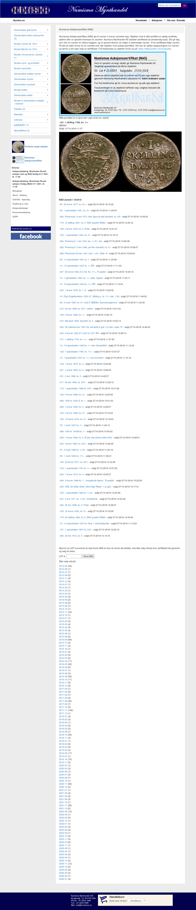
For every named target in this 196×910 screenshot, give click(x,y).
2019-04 (63, 750)
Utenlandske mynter (23, 79)
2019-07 (63, 756)
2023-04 (63, 829)
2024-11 (63, 845)
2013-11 (63, 578)
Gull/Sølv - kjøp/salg (21, 199)
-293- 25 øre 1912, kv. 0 (70, 535)
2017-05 (63, 697)
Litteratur (18, 119)
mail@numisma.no (84, 905)
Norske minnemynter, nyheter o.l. (28, 56)
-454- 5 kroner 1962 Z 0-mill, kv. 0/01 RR (79, 333)
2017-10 (63, 707)
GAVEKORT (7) (21, 125)
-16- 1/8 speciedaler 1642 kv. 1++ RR (77, 284)
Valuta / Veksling (19, 195)
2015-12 (63, 648)
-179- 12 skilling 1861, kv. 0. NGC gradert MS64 (82, 222)
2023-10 (63, 835)
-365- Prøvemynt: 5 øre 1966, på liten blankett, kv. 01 (85, 247)
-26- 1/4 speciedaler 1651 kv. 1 (74, 259)
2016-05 (63, 664)
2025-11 (63, 863)
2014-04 (63, 593)
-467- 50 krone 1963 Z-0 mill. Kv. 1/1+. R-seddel (82, 271)
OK (184, 5)
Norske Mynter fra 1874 (25, 49)
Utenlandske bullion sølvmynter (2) (29, 37)
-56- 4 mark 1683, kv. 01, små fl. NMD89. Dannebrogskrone (88, 302)
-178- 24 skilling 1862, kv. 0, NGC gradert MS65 (82, 517)
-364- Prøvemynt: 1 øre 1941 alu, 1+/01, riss (80, 241)
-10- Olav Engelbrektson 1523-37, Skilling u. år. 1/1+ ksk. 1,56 (89, 296)
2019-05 (63, 753)
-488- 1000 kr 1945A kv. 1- (72, 431)
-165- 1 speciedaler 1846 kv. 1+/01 (76, 492)
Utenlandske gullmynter (25, 29)
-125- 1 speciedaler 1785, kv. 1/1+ (75, 351)
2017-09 (63, 703)
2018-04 (63, 725)
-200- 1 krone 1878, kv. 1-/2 (72, 290)
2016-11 (63, 682)
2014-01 (63, 584)
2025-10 (63, 860)
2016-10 (63, 679)
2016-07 (63, 670)
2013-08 (63, 575)
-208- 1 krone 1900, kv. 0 (71, 406)
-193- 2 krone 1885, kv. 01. (72, 412)
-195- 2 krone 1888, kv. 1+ (72, 314)
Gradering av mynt (20, 203)
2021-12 (63, 808)
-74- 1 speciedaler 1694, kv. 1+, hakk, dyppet (81, 277)
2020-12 (63, 786)
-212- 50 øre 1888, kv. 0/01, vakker (76, 308)
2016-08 (63, 673)
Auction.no (19, 20)
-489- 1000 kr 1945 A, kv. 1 (72, 400)
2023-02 (63, 826)
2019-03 (63, 746)
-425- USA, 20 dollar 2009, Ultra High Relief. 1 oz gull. (85, 486)
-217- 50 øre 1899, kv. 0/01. (72, 382)
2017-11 (63, 710)
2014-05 (63, 596)
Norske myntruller (22, 68)
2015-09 (63, 639)
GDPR (15, 216)
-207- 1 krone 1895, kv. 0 (71, 369)
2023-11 (63, 838)
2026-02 (63, 869)
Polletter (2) (19, 108)
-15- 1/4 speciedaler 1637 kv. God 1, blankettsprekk (84, 523)
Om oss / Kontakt (176, 20)
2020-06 (63, 771)
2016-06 (63, 667)
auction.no (27, 228)
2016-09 (63, 676)
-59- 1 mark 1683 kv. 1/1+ (71, 455)
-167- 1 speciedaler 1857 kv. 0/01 (75, 529)
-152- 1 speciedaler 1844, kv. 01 (74, 234)
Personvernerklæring (21, 212)
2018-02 (63, 719)
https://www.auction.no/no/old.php (154, 48)
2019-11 (63, 762)
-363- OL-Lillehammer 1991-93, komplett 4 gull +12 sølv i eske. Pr (91, 326)
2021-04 (63, 796)
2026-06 (63, 875)
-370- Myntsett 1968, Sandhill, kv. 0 (76, 320)
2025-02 (63, 848)
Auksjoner (157, 20)
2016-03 (63, 657)
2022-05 (63, 814)
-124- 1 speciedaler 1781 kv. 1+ (74, 468)
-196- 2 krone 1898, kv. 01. (72, 394)
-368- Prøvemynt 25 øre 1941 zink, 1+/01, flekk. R (83, 253)
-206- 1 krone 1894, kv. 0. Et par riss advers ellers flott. (85, 437)
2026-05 (63, 872)
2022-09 (63, 817)
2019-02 (63, 743)
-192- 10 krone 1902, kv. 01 (72, 511)
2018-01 (63, 716)
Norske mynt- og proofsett (26, 62)
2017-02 (63, 688)
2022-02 (63, 811)
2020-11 (63, 783)
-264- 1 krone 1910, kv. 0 (71, 474)
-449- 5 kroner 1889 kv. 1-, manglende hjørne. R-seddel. (86, 480)
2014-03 (63, 590)
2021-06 (63, 799)
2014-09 (63, 605)
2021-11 (63, 805)
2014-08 (63, 602)
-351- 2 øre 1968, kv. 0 (70, 376)
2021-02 (63, 792)
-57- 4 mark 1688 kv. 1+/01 (72, 449)
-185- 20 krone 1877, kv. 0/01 (73, 462)
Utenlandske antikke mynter (27, 73)
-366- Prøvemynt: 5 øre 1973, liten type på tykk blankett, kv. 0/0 (89, 216)
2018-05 (63, 728)
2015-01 (63, 618)
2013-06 (63, 568)
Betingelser (17, 190)
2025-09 (63, 857)
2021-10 (63, 802)
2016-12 (63, 685)
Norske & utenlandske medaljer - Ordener (29, 102)
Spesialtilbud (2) (22, 130)
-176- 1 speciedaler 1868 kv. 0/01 (75, 388)
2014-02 (63, 587)
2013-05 (63, 565)
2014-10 (63, 608)
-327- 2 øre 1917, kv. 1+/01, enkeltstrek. (78, 498)
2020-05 (63, 768)
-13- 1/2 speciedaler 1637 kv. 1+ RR (76, 265)
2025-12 (63, 866)
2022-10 (63, 820)
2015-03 (63, 624)
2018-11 (63, 737)
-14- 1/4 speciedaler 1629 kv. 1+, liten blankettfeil (83, 345)
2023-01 (63, 823)
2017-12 (63, 713)
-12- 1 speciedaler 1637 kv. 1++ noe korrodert (81, 357)
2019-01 (63, 740)
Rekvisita (18, 114)
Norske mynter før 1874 (25, 43)
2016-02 (63, 654)
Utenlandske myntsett (24, 84)
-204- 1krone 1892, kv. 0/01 (72, 443)
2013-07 (63, 572)
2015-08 (63, 636)
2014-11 (63, 611)
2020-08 (63, 777)
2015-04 (63, 627)
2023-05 (63, 832)
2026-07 (63, 878)
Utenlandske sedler (23, 95)
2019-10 (63, 759)
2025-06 (63, 854)
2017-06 (63, 700)
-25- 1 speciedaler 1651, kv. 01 (74, 210)
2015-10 (63, 642)
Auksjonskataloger (20, 208)
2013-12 (63, 581)
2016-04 (63, 661)
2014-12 (63, 614)
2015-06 (63, 633)
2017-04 (63, 694)
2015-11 (63, 645)
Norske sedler (20, 89)
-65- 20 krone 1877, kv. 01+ (72, 204)
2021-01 (63, 789)
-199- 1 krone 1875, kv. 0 (71, 363)
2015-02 (63, 621)
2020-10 (63, 780)
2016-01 (63, 651)
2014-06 (63, 599)
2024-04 (63, 842)
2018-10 (63, 734)
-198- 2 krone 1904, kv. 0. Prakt (74, 228)
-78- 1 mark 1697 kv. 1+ (70, 425)
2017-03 (63, 691)
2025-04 (63, 851)
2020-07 (63, 774)
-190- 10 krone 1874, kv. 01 (72, 419)
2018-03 (63, 722)
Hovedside (141, 20)
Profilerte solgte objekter (36, 146)
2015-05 (63, 630)
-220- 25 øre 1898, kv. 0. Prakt (74, 504)
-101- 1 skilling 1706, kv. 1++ (73, 339)
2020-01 (63, 765)
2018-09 (63, 731)
